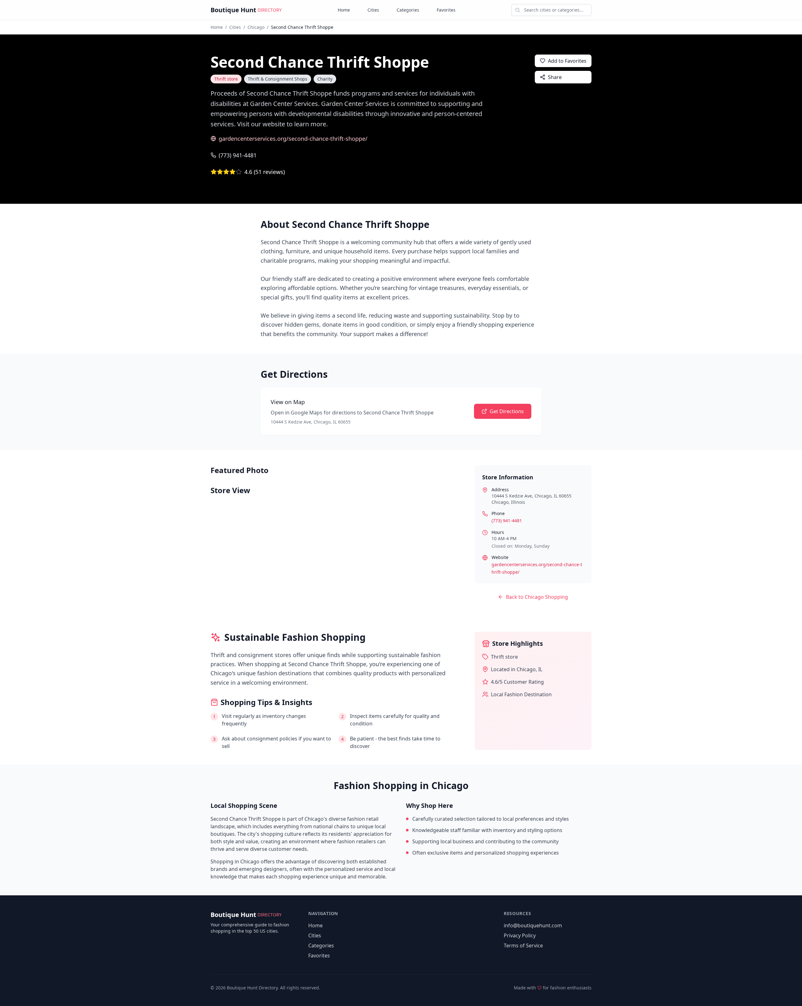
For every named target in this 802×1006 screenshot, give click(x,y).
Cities (373, 10)
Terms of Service (523, 945)
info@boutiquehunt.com (533, 925)
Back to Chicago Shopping (537, 596)
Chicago (255, 27)
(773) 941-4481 (238, 155)
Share (555, 77)
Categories (408, 10)
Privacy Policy (520, 935)
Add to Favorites (567, 60)
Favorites (446, 10)
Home (344, 10)
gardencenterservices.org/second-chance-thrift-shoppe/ (293, 138)
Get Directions (507, 411)
